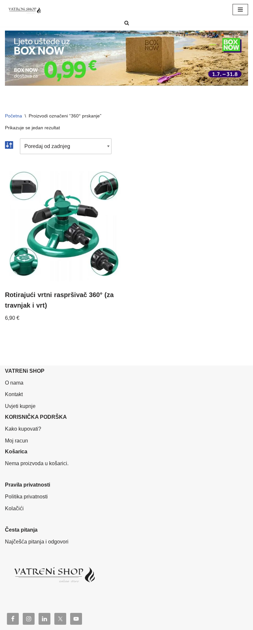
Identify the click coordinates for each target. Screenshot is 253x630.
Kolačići (14, 508)
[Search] (126, 22)
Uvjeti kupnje (20, 406)
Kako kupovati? (23, 429)
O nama (14, 383)
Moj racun (16, 440)
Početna (13, 115)
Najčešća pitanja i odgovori (37, 541)
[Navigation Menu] (240, 9)
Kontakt (14, 394)
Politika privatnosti (26, 496)
